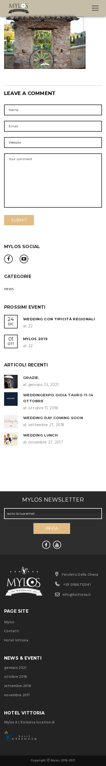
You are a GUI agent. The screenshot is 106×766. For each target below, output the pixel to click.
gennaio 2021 (15, 668)
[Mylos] (18, 8)
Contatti (11, 631)
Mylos (9, 622)
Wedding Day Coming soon (53, 418)
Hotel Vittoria (16, 640)
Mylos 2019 (35, 339)
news (9, 289)
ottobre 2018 (15, 677)
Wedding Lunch (40, 435)
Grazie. (31, 377)
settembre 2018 (17, 686)
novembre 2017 (17, 695)
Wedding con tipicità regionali (59, 319)
